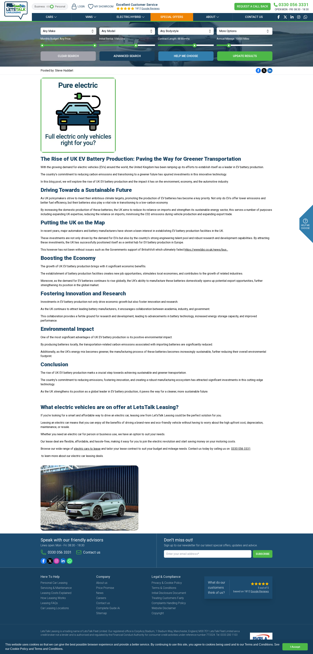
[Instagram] (56, 561)
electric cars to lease (87, 448)
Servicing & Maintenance (56, 588)
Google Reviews (150, 8)
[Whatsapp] (69, 561)
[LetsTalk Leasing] (16, 10)
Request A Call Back (252, 6)
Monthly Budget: (56, 38)
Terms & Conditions (164, 588)
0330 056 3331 (241, 448)
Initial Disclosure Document (169, 593)
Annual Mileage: (233, 38)
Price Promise (105, 588)
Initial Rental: (112, 38)
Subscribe (263, 553)
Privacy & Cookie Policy (167, 583)
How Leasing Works (53, 598)
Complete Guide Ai (108, 608)
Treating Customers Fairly (168, 598)
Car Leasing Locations (55, 608)
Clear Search (68, 56)
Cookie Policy (19, 648)
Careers (101, 598)
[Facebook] (43, 561)
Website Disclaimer (164, 608)
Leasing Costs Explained (56, 593)
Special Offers (171, 17)
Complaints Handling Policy (169, 603)
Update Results (245, 56)
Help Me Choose (186, 56)
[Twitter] (50, 561)
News (99, 593)
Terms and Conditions (48, 648)
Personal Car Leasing (54, 583)
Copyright (158, 613)
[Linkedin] (63, 561)
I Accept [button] (295, 646)
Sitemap (101, 613)
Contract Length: (174, 38)
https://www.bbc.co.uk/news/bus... (206, 249)
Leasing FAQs (49, 603)
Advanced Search (127, 56)
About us (101, 583)
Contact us (254, 17)
